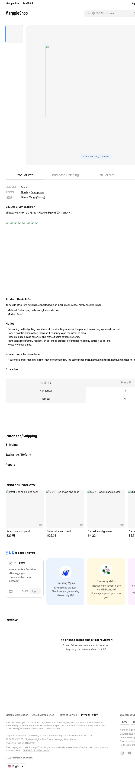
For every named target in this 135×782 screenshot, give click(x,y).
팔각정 (24, 187)
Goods (24, 192)
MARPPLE (28, 3)
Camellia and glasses (100, 531)
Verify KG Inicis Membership (37, 750)
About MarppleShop (43, 715)
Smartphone (37, 192)
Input (35, 591)
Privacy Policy (89, 714)
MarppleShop (13, 3)
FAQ (124, 721)
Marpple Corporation (17, 715)
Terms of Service (67, 715)
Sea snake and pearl (18, 531)
